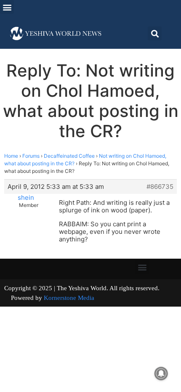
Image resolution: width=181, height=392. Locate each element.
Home (11, 156)
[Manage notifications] (161, 373)
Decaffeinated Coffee (69, 156)
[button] (7, 7)
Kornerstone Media (69, 297)
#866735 (159, 187)
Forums (31, 156)
